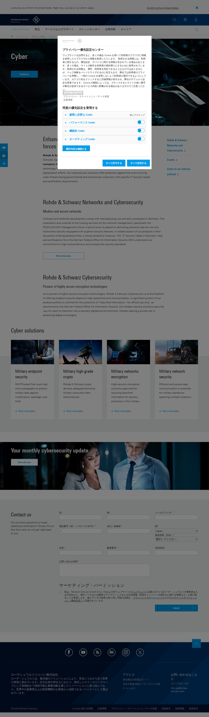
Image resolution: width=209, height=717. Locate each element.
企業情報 (67, 99)
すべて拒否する (138, 163)
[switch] (141, 122)
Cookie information (73, 93)
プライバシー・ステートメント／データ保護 (86, 96)
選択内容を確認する (76, 148)
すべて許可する (114, 163)
